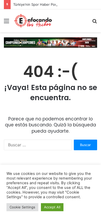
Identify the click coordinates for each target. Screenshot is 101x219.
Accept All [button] (52, 207)
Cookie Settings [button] (22, 207)
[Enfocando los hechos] (33, 21)
